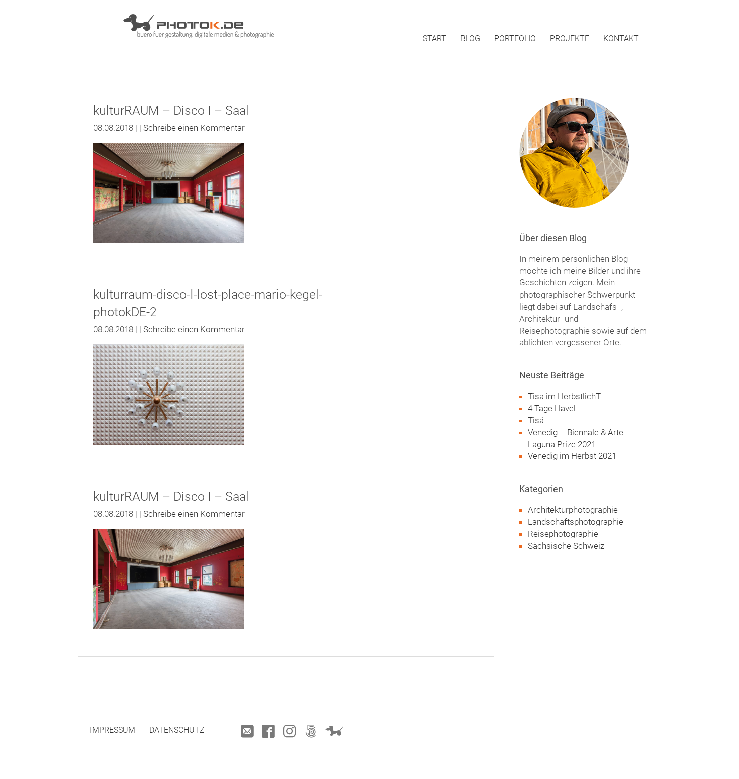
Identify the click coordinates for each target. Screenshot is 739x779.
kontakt (621, 38)
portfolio (515, 38)
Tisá (536, 420)
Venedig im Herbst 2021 (572, 456)
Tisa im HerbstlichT (564, 396)
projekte (569, 38)
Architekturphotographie (573, 510)
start (434, 38)
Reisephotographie (563, 534)
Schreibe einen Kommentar (194, 128)
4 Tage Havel (552, 408)
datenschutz (177, 730)
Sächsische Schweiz (566, 546)
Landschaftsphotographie (575, 522)
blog (470, 38)
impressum (112, 730)
